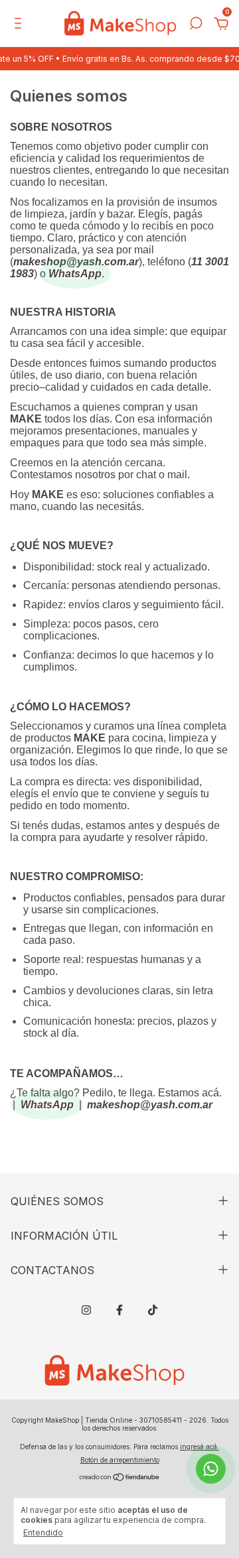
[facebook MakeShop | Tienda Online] (119, 1310)
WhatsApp (75, 273)
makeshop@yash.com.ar (76, 261)
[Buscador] (195, 25)
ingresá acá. (199, 1447)
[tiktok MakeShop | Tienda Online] (152, 1310)
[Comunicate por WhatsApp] (211, 1469)
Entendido (43, 1532)
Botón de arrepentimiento (119, 1460)
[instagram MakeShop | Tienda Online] (86, 1310)
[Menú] (20, 25)
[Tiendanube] (119, 1478)
